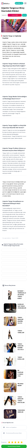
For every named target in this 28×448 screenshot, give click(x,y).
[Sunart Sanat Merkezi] (14, 250)
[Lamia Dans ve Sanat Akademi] (14, 267)
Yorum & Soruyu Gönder (14, 446)
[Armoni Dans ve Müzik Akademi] (14, 262)
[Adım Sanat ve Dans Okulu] (14, 279)
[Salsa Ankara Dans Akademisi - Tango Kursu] (14, 271)
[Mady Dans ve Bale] (14, 254)
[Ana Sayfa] (5, 3)
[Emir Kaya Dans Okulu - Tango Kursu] (14, 275)
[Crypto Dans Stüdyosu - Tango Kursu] (14, 258)
